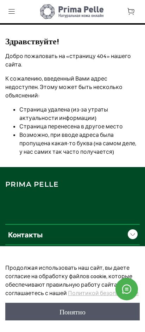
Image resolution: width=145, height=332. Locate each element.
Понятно (72, 311)
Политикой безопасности (103, 292)
